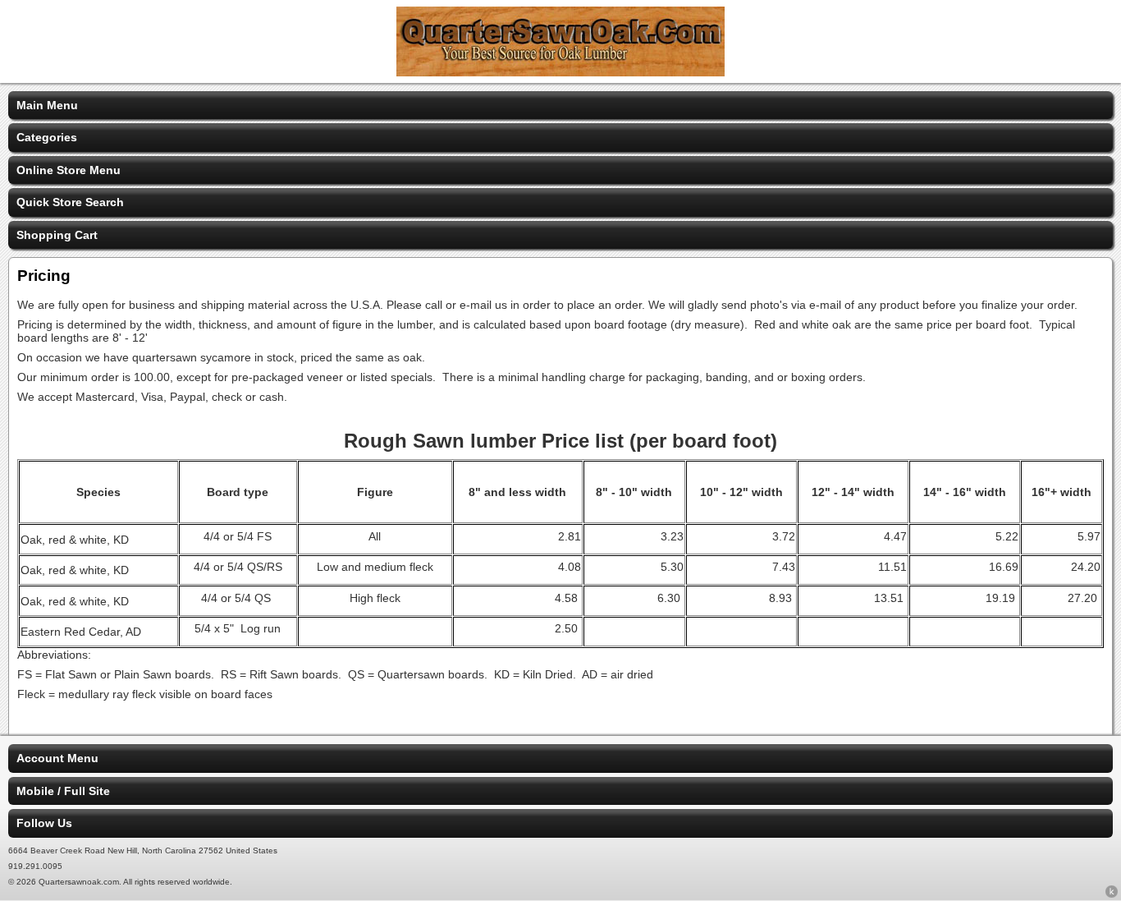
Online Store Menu (68, 170)
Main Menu (47, 105)
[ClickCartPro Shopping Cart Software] (1112, 894)
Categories (46, 137)
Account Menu (57, 758)
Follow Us (44, 823)
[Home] (560, 72)
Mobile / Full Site (63, 791)
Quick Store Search (70, 202)
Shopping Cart (57, 234)
